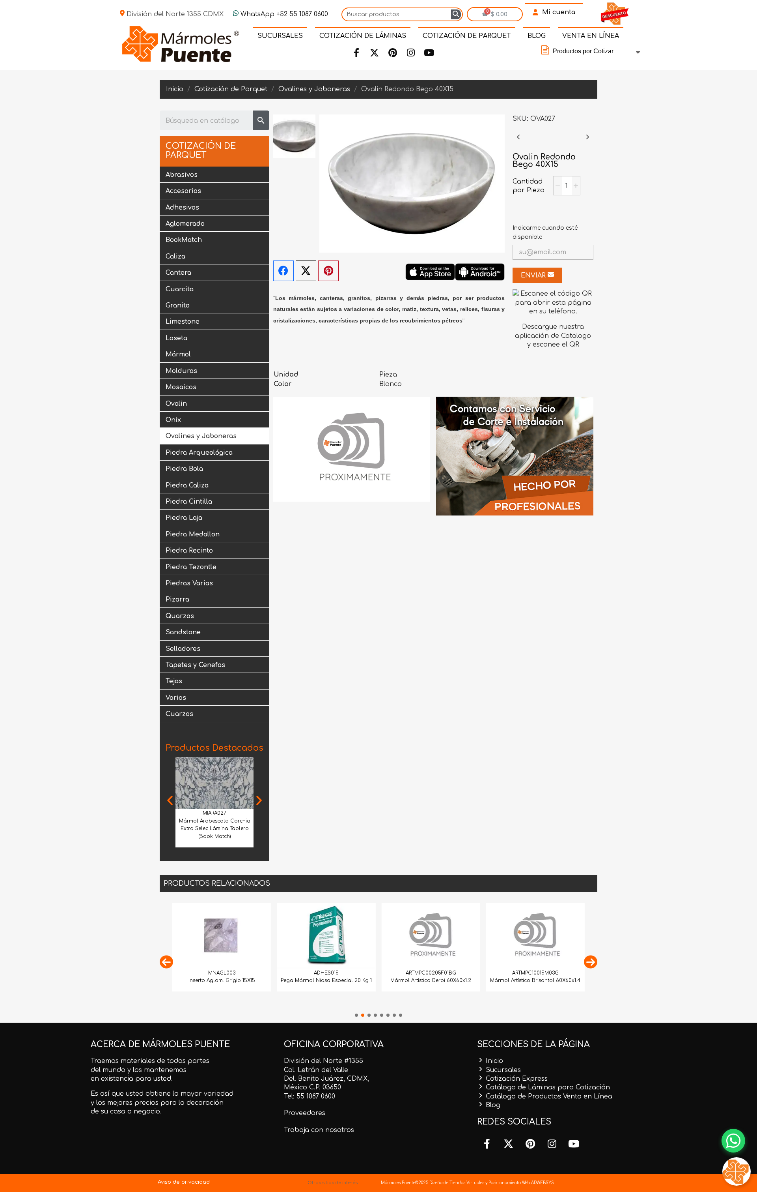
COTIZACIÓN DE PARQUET (467, 35)
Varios (176, 697)
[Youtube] (429, 53)
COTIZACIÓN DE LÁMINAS (362, 35)
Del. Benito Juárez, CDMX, (326, 1078)
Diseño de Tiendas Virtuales (456, 1183)
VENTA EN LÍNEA (590, 35)
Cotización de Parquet (201, 151)
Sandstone (183, 632)
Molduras (181, 371)
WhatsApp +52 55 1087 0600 (283, 14)
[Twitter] (374, 53)
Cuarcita (180, 289)
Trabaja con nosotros (319, 1130)
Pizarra (177, 599)
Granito (178, 305)
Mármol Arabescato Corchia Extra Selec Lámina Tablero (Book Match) (214, 829)
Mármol (178, 354)
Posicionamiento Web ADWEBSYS (521, 1183)
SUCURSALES (280, 35)
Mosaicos (181, 387)
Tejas (174, 681)
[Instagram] (411, 53)
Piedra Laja (184, 517)
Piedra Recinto (189, 550)
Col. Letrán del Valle (316, 1070)
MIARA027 (214, 813)
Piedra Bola (184, 468)
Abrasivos (182, 174)
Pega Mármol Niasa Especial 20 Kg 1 (326, 980)
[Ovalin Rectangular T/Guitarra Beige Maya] (587, 140)
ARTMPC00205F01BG (431, 973)
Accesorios (183, 191)
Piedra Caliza (187, 485)
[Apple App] (430, 271)
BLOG (537, 35)
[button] (170, 800)
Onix (173, 420)
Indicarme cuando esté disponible (545, 232)
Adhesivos (182, 207)
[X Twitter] (306, 271)
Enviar (534, 275)
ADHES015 (326, 973)
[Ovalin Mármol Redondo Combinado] (518, 140)
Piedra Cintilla (189, 501)
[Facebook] (356, 53)
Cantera (178, 272)
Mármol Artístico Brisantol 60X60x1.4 (535, 980)
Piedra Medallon (193, 534)
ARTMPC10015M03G (535, 973)
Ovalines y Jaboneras (201, 436)
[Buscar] (456, 14)
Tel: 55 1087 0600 (309, 1096)
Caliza (175, 256)
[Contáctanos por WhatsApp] (733, 1141)
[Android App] (480, 271)
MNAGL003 (221, 973)
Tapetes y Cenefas (195, 665)
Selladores (183, 648)
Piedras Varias (189, 583)
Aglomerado (185, 223)
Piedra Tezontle (191, 567)
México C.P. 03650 (312, 1087)
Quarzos (180, 616)
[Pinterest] (393, 53)
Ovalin (176, 403)
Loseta (176, 338)
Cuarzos (179, 714)
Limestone (183, 321)
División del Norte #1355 (323, 1061)
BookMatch (184, 240)
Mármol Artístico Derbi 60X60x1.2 (430, 980)
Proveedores (304, 1113)
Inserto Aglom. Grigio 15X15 (221, 980)
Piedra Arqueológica (199, 452)
